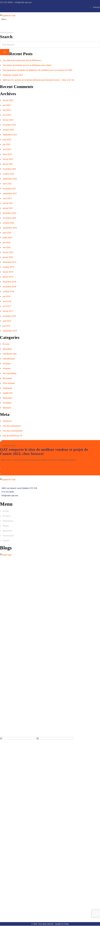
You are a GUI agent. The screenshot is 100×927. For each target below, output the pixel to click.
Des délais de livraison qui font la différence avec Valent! (27, 65)
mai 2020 (7, 247)
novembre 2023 (9, 125)
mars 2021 (7, 198)
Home (2, 33)
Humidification (9, 359)
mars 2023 (7, 154)
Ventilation (7, 403)
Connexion (7, 421)
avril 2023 (7, 149)
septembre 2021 (10, 193)
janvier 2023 (8, 164)
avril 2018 (7, 301)
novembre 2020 (9, 218)
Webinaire (7, 408)
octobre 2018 (8, 291)
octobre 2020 (8, 223)
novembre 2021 (9, 188)
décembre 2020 (9, 213)
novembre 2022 (9, 169)
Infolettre (7, 363)
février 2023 (8, 159)
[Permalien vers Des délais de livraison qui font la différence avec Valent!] (18, 739)
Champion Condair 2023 (13, 75)
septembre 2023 (10, 134)
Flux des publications (12, 426)
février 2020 (8, 252)
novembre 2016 (9, 316)
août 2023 (7, 139)
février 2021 (8, 203)
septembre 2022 (10, 179)
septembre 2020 (10, 228)
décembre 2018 (9, 282)
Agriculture (7, 349)
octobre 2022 (8, 174)
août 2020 (7, 233)
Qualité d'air (8, 393)
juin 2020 (6, 242)
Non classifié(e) (9, 373)
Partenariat (7, 388)
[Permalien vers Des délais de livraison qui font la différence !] (50, 555)
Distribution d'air (10, 354)
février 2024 (8, 120)
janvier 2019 (8, 277)
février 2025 (8, 100)
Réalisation (9, 33)
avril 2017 (7, 306)
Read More (4, 465)
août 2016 (7, 321)
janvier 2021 (8, 208)
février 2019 (8, 272)
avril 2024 (7, 115)
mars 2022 (7, 184)
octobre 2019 (8, 267)
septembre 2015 (10, 331)
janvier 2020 (8, 257)
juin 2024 (6, 105)
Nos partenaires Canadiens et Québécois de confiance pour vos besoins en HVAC (37, 70)
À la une (6, 344)
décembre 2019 (9, 262)
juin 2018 (6, 296)
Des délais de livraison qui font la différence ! (22, 60)
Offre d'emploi (9, 383)
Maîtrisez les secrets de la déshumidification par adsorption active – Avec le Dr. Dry (38, 80)
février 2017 (8, 311)
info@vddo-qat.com (23, 2)
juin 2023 (6, 144)
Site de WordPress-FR (12, 436)
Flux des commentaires (13, 431)
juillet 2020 (7, 237)
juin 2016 (6, 326)
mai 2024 (7, 110)
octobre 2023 (8, 130)
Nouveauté (7, 378)
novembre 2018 (9, 287)
